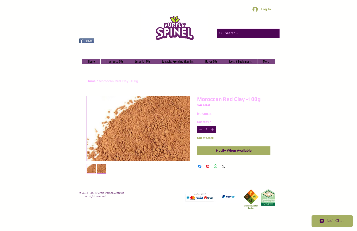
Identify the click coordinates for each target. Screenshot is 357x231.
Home (91, 81)
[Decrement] (200, 129)
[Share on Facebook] (199, 166)
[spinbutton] (206, 129)
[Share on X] (223, 166)
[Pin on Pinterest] (207, 166)
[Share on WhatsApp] (215, 166)
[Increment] (212, 129)
